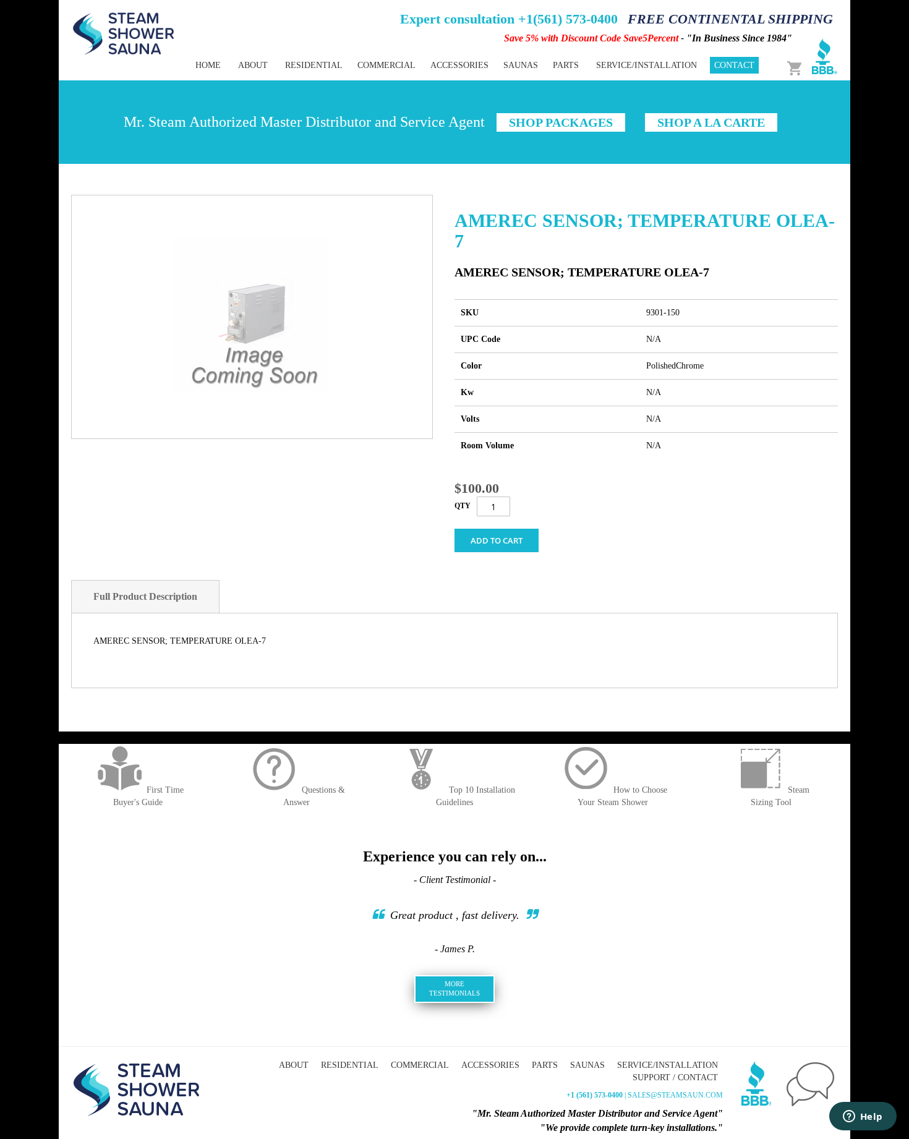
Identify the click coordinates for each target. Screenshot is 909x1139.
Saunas (587, 1065)
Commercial (420, 1065)
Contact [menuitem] (734, 65)
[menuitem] (314, 65)
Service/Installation (667, 1065)
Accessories (490, 1065)
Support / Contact (675, 1077)
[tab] (145, 596)
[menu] (411, 65)
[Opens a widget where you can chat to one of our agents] (863, 1117)
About (294, 1065)
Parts (545, 1065)
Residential (349, 1065)
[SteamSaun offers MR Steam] (123, 32)
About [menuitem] (253, 65)
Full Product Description (145, 596)
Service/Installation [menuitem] (646, 65)
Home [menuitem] (208, 65)
